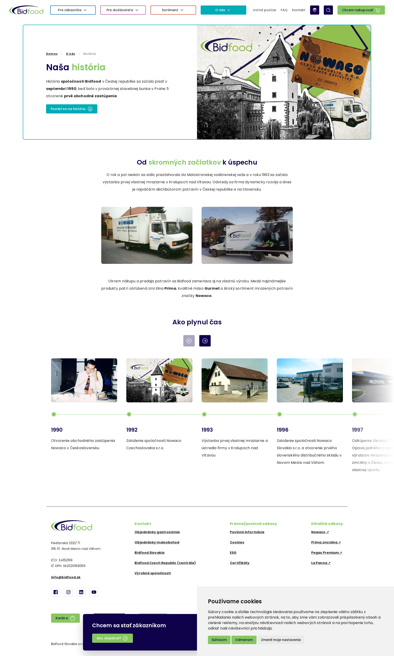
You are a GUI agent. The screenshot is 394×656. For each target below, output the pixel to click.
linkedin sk (81, 592)
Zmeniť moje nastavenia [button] (281, 640)
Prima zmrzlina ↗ (326, 542)
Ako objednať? (109, 638)
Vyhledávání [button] (328, 10)
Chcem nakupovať (357, 10)
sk (315, 10)
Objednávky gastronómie (157, 532)
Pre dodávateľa (119, 10)
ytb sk (93, 592)
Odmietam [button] (244, 640)
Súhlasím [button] (219, 640)
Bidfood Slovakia (149, 552)
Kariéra (62, 618)
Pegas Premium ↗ (326, 552)
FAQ (284, 10)
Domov (52, 54)
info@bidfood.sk (66, 577)
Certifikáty (239, 563)
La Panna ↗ (321, 563)
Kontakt (299, 10)
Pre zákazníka (69, 10)
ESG (233, 552)
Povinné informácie (247, 532)
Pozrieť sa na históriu (68, 109)
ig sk (68, 592)
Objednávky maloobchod (157, 542)
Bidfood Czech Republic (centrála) (165, 563)
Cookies (237, 542)
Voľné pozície (264, 10)
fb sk (55, 592)
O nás (220, 10)
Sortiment (170, 10)
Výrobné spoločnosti (153, 573)
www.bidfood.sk (71, 525)
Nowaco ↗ (320, 532)
